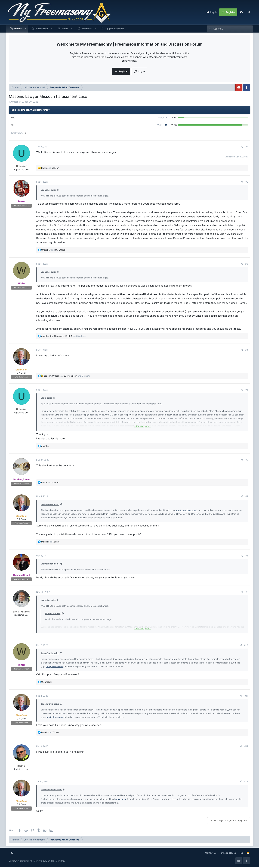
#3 (246, 263)
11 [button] (162, 125)
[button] (25, 29)
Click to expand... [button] (142, 426)
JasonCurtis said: (50, 653)
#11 (246, 695)
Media (65, 28)
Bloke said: (46, 397)
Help (241, 853)
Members (87, 28)
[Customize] (241, 12)
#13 (246, 781)
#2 (246, 181)
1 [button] (162, 117)
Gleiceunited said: (50, 504)
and (50, 168)
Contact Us (210, 853)
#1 (247, 146)
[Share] (242, 147)
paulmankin (121, 799)
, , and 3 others (63, 336)
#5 (246, 389)
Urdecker (15, 101)
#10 (246, 645)
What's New (41, 28)
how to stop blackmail (186, 510)
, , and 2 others (67, 375)
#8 (246, 555)
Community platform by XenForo (37, 861)
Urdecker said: (48, 190)
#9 (246, 592)
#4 (246, 350)
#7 (246, 496)
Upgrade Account (115, 28)
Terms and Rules (228, 853)
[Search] (249, 12)
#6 (246, 460)
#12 (246, 746)
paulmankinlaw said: (51, 789)
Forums (18, 28)
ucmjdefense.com (54, 666)
